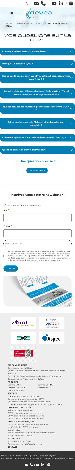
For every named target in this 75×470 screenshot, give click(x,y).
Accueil (9, 23)
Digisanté (32, 456)
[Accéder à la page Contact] (36, 3)
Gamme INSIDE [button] (45, 388)
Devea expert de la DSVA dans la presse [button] (27, 444)
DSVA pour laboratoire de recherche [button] (25, 413)
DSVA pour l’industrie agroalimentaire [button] (26, 416)
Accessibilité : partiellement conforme (47, 458)
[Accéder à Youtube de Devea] (54, 3)
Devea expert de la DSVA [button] (20, 368)
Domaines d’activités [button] (19, 407)
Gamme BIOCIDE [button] (16, 390)
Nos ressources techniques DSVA (30, 23)
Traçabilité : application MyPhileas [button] (24, 396)
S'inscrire (10, 268)
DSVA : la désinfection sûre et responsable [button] (28, 424)
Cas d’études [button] (14, 430)
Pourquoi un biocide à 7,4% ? (17, 64)
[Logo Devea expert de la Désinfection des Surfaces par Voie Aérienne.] (39, 13)
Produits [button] (13, 382)
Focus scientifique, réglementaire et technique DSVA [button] (33, 433)
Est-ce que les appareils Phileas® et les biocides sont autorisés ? (36, 123)
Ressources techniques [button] (21, 421)
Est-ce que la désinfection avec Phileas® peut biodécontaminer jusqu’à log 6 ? (36, 77)
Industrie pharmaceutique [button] (20, 410)
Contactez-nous (37, 170)
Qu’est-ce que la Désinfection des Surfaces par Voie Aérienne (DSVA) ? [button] (36, 372)
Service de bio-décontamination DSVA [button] (26, 399)
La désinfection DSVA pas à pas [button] (23, 427)
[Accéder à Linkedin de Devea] (61, 3)
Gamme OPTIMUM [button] (46, 385)
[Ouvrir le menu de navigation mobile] (11, 13)
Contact (12, 447)
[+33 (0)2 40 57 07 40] (43, 3)
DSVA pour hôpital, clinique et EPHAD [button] (26, 418)
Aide (70, 458)
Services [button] (12, 393)
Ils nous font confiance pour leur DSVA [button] (26, 379)
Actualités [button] (14, 438)
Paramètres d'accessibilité (13, 458)
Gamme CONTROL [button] (16, 388)
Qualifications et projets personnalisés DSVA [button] (29, 402)
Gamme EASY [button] (14, 385)
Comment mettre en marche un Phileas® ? (25, 51)
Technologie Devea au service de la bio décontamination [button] (34, 376)
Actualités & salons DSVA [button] (19, 441)
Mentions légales (48, 456)
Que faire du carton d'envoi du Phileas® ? (24, 150)
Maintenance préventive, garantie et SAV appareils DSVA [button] (35, 404)
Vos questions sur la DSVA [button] (20, 435)
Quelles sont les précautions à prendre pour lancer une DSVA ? (36, 108)
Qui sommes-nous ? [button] (18, 365)
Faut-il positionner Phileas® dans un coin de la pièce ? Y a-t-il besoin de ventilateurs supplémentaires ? (36, 93)
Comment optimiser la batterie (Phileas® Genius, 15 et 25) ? (34, 137)
